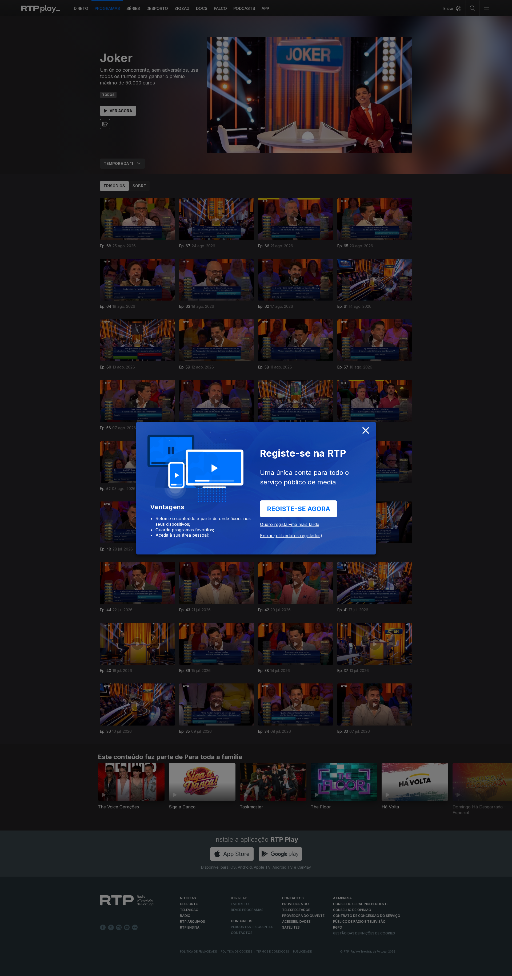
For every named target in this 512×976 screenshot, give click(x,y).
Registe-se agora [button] (298, 509)
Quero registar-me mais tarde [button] (289, 524)
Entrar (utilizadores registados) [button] (291, 535)
